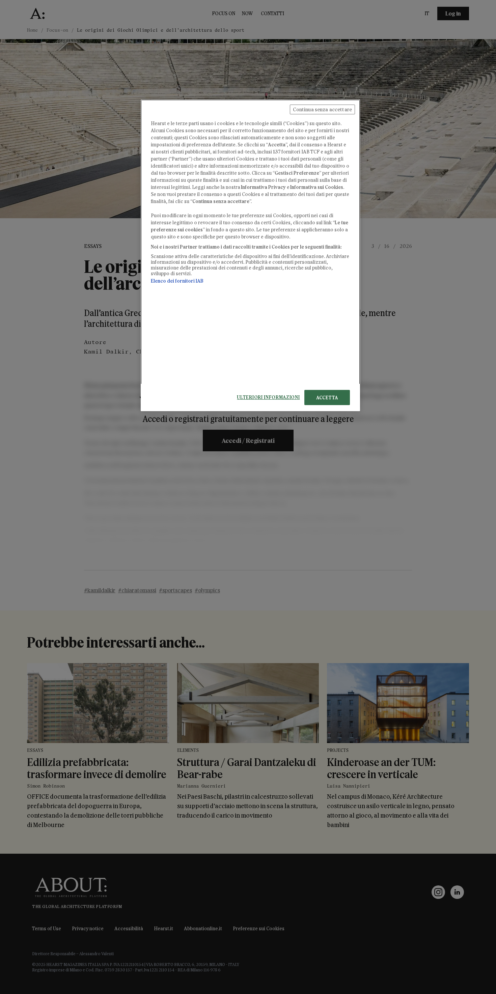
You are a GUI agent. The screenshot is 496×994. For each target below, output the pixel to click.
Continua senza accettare (322, 109)
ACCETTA (327, 397)
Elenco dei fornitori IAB (177, 281)
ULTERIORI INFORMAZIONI (268, 397)
